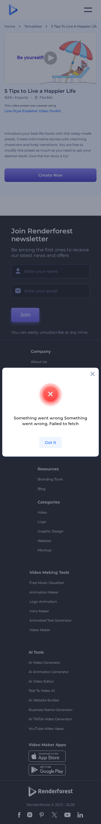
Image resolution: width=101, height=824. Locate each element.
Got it (50, 442)
